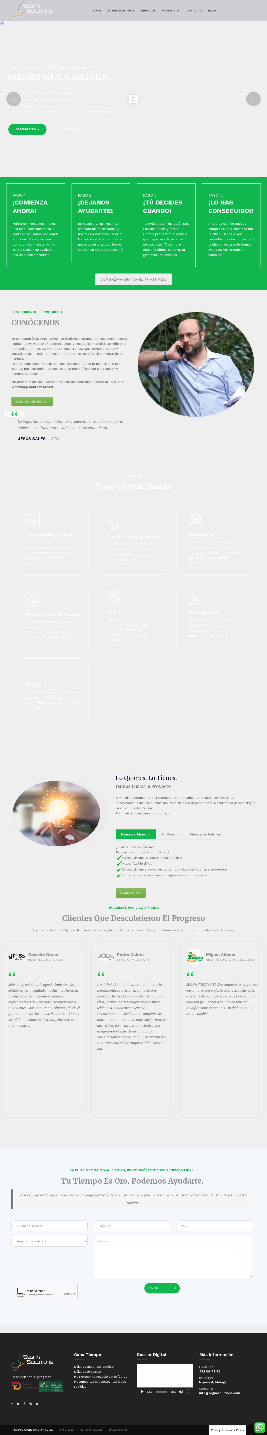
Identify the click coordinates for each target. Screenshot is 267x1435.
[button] (164, 1380)
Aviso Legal (66, 1429)
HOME (97, 10)
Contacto (194, 10)
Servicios (148, 10)
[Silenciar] (181, 1392)
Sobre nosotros (120, 10)
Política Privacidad (90, 1429)
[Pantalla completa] (187, 1392)
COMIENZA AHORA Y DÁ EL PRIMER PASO (133, 279)
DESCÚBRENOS (131, 892)
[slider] (161, 1392)
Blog (212, 10)
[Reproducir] (142, 1392)
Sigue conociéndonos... (32, 401)
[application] (165, 1380)
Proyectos (170, 10)
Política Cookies (117, 1429)
